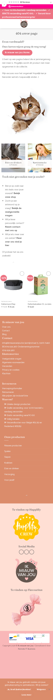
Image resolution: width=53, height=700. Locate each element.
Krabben (8, 463)
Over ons (6, 327)
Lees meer (26, 695)
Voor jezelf (9, 480)
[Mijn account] (3, 23)
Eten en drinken (11, 468)
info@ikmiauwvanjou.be (13, 343)
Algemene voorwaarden (13, 362)
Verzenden (7, 366)
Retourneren (8, 392)
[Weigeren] (49, 690)
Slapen (7, 457)
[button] (39, 23)
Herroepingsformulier (12, 388)
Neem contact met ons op (12, 229)
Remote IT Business (26, 649)
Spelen (7, 451)
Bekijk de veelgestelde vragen (13, 212)
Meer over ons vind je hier (13, 241)
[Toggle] (47, 451)
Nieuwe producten (13, 446)
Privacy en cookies (11, 370)
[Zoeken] (11, 263)
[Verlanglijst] (8, 23)
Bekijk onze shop (12, 195)
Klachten (6, 374)
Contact (6, 331)
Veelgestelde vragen (11, 359)
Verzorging (9, 474)
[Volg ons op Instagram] (26, 552)
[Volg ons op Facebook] (21, 552)
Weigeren (41, 689)
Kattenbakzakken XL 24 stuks (39, 304)
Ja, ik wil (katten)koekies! (19, 689)
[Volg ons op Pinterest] (31, 552)
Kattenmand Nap (8, 304)
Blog (4, 334)
